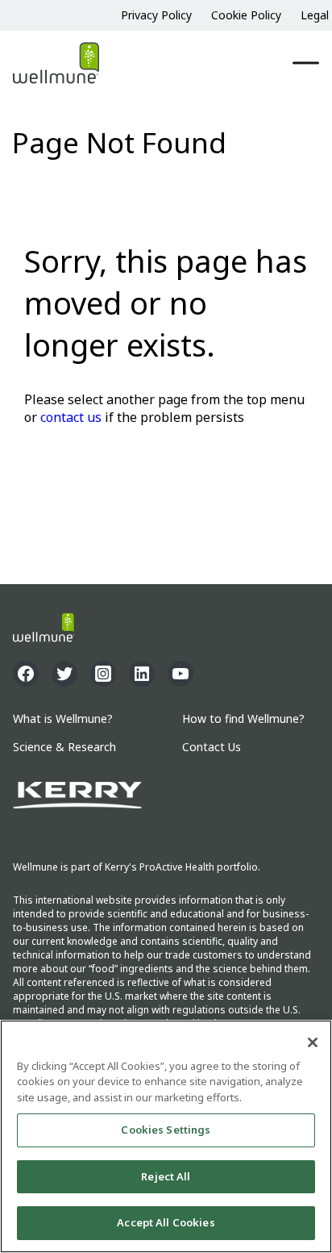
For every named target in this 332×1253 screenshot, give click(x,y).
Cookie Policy (246, 15)
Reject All (165, 1176)
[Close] (312, 1042)
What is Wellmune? (63, 719)
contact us (71, 417)
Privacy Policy (156, 15)
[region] (166, 1136)
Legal (315, 15)
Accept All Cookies (165, 1222)
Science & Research (64, 747)
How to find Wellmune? (243, 719)
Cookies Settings (165, 1129)
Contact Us (211, 747)
